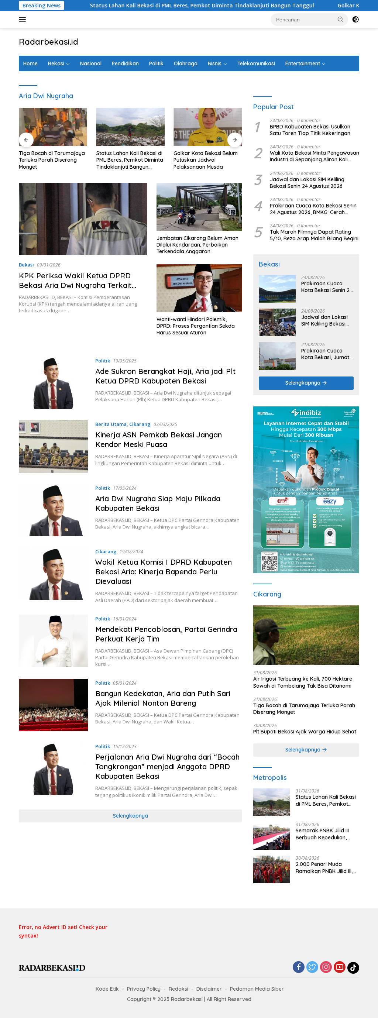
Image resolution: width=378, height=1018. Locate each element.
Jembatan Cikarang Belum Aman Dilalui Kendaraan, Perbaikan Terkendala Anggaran (197, 245)
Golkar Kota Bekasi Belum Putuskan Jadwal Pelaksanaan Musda (205, 160)
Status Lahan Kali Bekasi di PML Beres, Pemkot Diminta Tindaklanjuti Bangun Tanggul (171, 5)
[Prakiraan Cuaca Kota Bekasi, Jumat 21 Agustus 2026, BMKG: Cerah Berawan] (277, 356)
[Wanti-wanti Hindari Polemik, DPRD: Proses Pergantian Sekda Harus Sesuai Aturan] (199, 288)
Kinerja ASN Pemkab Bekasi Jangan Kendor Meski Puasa (158, 439)
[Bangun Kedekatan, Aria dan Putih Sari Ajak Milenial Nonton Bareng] (53, 705)
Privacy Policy (144, 989)
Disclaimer (209, 989)
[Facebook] (299, 967)
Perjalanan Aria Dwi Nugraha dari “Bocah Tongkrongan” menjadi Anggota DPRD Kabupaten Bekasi (167, 766)
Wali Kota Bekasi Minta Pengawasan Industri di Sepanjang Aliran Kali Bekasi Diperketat (314, 156)
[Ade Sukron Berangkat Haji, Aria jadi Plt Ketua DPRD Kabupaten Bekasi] (53, 383)
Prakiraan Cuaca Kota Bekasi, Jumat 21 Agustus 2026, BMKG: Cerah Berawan (325, 354)
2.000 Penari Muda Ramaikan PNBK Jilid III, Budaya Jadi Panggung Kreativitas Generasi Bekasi (325, 867)
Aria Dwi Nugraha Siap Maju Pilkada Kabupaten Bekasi (157, 503)
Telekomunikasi (256, 63)
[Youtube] (340, 967)
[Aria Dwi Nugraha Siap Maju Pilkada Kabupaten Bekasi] (53, 510)
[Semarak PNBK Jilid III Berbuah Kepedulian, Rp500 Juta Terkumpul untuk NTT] (271, 836)
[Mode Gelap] (355, 19)
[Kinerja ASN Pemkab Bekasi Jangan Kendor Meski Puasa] (53, 446)
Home (30, 63)
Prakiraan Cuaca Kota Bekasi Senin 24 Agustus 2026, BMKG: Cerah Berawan (313, 209)
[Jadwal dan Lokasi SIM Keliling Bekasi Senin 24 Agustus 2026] (277, 322)
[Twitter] (312, 967)
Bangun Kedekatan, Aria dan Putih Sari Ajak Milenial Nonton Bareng (162, 698)
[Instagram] (326, 967)
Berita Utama (111, 424)
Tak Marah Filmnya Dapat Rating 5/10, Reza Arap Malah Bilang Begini (314, 235)
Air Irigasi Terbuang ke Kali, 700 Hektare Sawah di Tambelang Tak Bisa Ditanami (302, 682)
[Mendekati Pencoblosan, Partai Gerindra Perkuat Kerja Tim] (53, 641)
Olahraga (185, 63)
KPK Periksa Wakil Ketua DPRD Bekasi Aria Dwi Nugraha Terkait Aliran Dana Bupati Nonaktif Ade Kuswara (76, 290)
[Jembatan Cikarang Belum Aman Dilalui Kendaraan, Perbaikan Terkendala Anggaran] (199, 207)
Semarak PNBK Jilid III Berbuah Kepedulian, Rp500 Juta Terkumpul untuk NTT (324, 833)
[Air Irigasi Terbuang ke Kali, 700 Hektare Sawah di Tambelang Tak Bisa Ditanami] (306, 635)
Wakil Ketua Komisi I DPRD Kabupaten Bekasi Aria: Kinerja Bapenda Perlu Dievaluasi (163, 571)
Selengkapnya (130, 815)
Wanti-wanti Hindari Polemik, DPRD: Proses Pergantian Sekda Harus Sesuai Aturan (196, 326)
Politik (156, 63)
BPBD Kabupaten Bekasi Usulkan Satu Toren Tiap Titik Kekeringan (310, 130)
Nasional (91, 63)
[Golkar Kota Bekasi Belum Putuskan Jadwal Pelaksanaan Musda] (207, 127)
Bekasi (56, 63)
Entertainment (302, 63)
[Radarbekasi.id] (52, 967)
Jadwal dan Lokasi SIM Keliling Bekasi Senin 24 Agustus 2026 (307, 182)
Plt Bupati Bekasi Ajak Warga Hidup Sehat (304, 731)
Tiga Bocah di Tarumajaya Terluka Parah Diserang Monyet (52, 160)
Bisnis (214, 63)
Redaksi (178, 989)
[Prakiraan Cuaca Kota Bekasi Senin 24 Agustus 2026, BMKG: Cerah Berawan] (277, 289)
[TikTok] (353, 968)
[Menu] (24, 19)
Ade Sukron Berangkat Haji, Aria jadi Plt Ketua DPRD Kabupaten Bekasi (165, 376)
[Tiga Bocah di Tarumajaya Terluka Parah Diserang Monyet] (53, 127)
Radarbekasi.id (48, 42)
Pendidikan (125, 63)
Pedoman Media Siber (257, 989)
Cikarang (140, 424)
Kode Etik (107, 989)
